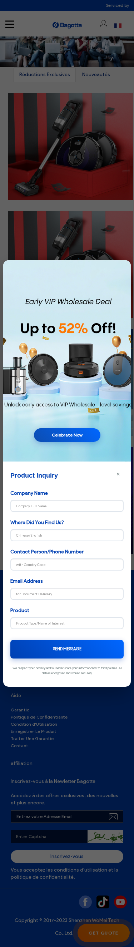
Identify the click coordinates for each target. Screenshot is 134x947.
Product (19, 610)
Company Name (29, 493)
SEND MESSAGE (67, 648)
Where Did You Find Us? (37, 522)
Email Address (26, 581)
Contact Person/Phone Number (47, 552)
